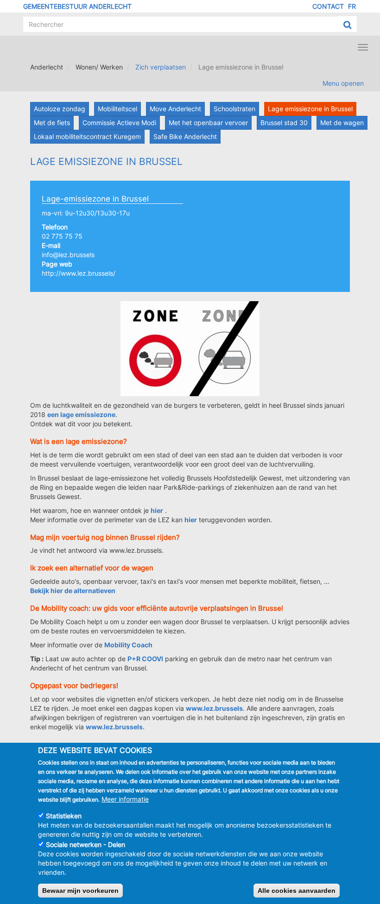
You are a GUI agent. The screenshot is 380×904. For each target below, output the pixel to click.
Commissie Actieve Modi (119, 122)
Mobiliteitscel (117, 109)
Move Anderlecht (175, 109)
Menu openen (343, 83)
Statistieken (64, 816)
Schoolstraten (234, 109)
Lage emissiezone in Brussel (310, 109)
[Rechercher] (347, 24)
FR (352, 6)
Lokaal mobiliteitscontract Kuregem (87, 136)
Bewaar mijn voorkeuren (80, 890)
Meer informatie (125, 799)
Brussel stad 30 (284, 122)
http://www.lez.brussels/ (78, 273)
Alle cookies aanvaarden (297, 890)
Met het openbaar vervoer (208, 122)
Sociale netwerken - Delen (85, 844)
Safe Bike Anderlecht (185, 136)
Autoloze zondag (59, 109)
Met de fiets (52, 122)
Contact (328, 6)
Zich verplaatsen (160, 67)
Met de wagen (342, 122)
